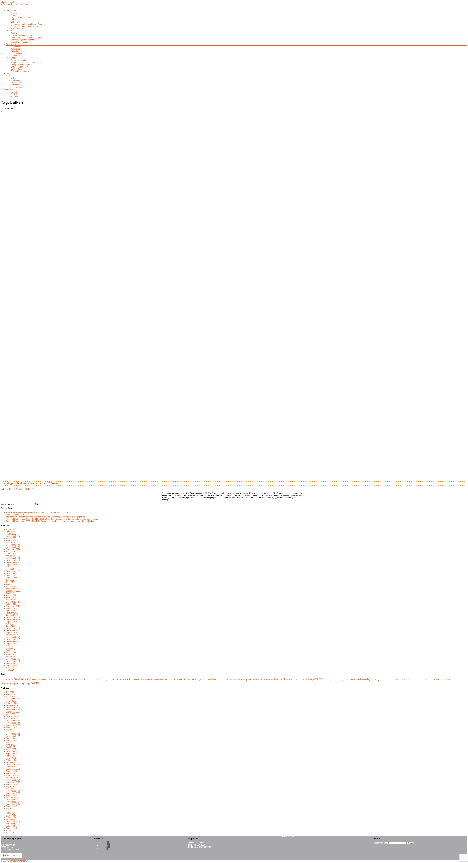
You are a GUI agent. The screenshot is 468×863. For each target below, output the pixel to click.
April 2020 (10, 611)
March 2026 (11, 534)
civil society (119, 679)
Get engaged (11, 58)
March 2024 (11, 551)
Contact (14, 20)
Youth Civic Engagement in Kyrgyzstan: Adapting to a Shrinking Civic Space (39, 512)
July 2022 (10, 580)
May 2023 (10, 569)
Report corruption (13, 855)
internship (280, 679)
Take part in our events (20, 65)
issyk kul (294, 680)
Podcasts (15, 85)
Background (16, 13)
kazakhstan (301, 680)
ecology (171, 680)
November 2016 (13, 661)
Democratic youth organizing (23, 40)
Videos (14, 78)
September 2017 (13, 641)
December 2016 (13, 659)
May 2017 (10, 648)
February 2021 (12, 597)
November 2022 (13, 573)
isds (289, 679)
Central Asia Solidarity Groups (63, 679)
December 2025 (13, 536)
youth (35, 683)
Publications (16, 80)
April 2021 (10, 593)
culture (139, 680)
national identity (337, 680)
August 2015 (11, 665)
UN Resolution (429, 680)
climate (131, 679)
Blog (8, 73)
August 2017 (11, 644)
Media (8, 76)
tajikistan (422, 680)
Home (3, 108)
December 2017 (13, 637)
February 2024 (12, 554)
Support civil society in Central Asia (26, 62)
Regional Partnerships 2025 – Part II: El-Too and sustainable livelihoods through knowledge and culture (50, 521)
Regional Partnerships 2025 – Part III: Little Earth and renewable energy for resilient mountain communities (52, 519)
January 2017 (12, 657)
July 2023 (10, 567)
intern (271, 679)
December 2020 (13, 602)
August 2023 (11, 565)
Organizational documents (22, 17)
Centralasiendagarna (87, 680)
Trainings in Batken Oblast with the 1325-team (30, 483)
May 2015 (10, 670)
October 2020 (12, 604)
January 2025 (12, 543)
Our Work (10, 31)
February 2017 (12, 654)
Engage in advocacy (19, 67)
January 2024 (12, 556)
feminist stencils (223, 680)
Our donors (15, 22)
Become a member (19, 60)
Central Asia (11, 44)
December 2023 (13, 558)
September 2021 (13, 591)
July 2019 (10, 624)
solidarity (402, 680)
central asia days (39, 680)
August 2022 (11, 578)
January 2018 (12, 635)
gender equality (244, 679)
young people (25, 683)
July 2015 (10, 668)
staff (407, 680)
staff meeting (414, 680)
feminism (212, 680)
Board (13, 15)
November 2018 (13, 628)
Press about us (17, 28)
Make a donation (18, 69)
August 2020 (11, 608)
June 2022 (10, 582)
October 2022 (12, 576)
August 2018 (11, 633)
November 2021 (13, 589)
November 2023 (13, 560)
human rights (260, 679)
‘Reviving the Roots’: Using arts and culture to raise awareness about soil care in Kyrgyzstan (45, 517)
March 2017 (11, 652)
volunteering (454, 680)
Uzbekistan (15, 55)
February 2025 (12, 540)
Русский (14, 96)
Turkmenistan (16, 53)
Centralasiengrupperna (102, 680)
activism (3, 680)
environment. (188, 679)
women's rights (9, 683)
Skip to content (7, 2)
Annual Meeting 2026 (15, 515)
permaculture (383, 680)
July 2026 (10, 529)
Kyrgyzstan (15, 49)
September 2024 (13, 549)
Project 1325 (394, 680)
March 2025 (11, 538)
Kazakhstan (16, 47)
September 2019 (13, 619)
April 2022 (10, 584)
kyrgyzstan (314, 679)
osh (366, 679)
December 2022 (13, 571)
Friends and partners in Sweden (24, 26)
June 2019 (10, 626)
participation (373, 680)
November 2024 (13, 547)
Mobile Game (16, 83)
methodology (328, 680)
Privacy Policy (287, 837)
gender (232, 679)
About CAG (11, 11)
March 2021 (11, 595)
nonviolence (347, 680)
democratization (160, 680)
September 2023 (13, 562)
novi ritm (357, 679)
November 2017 (13, 639)
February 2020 (12, 613)
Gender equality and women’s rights (26, 38)
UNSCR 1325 (442, 679)
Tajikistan (15, 51)
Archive (19, 87)
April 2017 (10, 650)
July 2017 (10, 646)
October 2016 (12, 663)
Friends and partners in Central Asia (26, 24)
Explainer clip (202, 680)
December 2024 (13, 545)
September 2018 (13, 630)
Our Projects (16, 33)
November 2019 (13, 617)
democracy (147, 680)
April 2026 (10, 532)
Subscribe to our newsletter (22, 71)
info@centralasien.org (10, 849)
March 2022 (11, 586)
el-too (177, 679)
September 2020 (13, 606)
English (9, 89)
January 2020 (12, 615)
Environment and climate (21, 35)
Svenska (14, 92)
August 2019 (11, 622)
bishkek (9, 680)
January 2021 (12, 600)
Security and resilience (20, 42)
